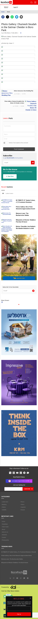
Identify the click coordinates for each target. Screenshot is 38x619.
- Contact (3, 537)
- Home (3, 521)
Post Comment (19, 149)
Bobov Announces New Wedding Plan (23, 90)
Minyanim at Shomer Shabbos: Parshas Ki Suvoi (14, 562)
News (8, 11)
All (3, 193)
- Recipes (22, 509)
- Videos (22, 504)
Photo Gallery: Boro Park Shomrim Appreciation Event (16, 555)
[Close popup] (30, 598)
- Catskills (3, 509)
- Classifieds (4, 524)
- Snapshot (23, 507)
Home (3, 11)
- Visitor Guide (4, 526)
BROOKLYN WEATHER (17, 7)
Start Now (10, 176)
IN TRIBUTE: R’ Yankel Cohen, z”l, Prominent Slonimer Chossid (25, 202)
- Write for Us (4, 532)
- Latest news (4, 501)
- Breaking (3, 504)
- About (3, 529)
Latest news (9, 193)
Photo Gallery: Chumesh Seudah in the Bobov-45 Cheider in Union (14, 102)
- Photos (22, 501)
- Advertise (4, 534)
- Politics (3, 507)
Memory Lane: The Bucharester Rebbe (12, 559)
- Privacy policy (5, 540)
